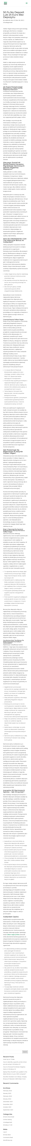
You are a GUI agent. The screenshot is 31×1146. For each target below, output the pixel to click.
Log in (5, 1132)
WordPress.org (7, 1140)
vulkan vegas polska (13, 934)
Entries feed (6, 1134)
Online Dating (7, 1119)
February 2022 (7, 1096)
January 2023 (7, 1093)
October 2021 (7, 1107)
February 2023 (7, 1090)
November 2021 (8, 1104)
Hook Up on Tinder (9, 1059)
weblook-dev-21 (10, 20)
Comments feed (8, 1137)
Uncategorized (7, 22)
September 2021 (8, 1110)
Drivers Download (8, 1117)
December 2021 (8, 1101)
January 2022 (7, 1099)
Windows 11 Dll (7, 1125)
